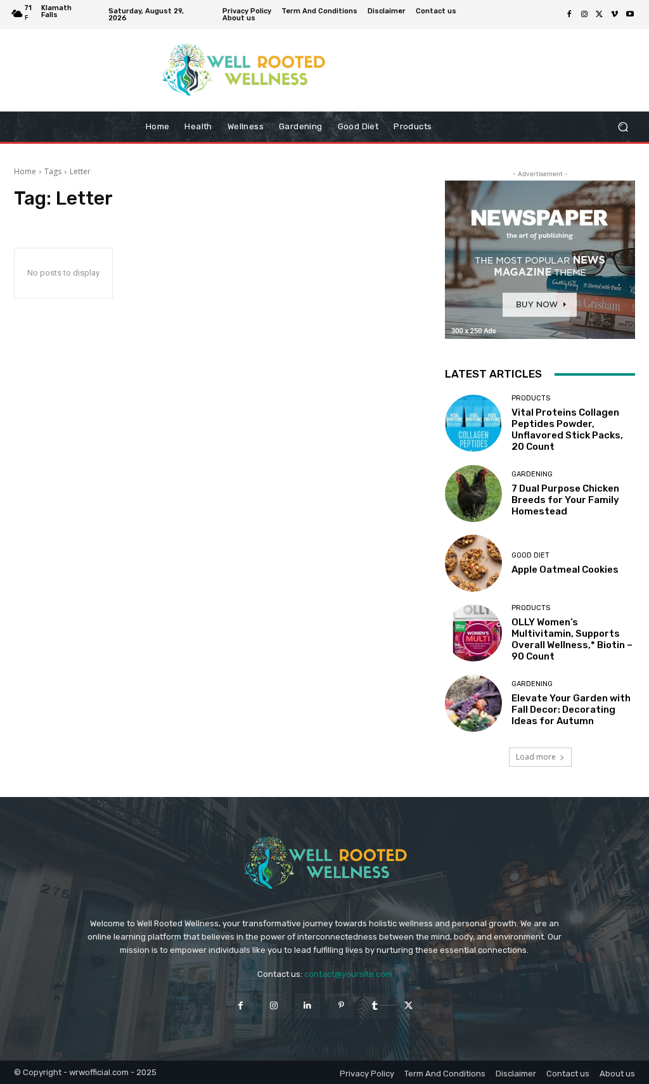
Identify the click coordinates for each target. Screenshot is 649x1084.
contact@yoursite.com (348, 974)
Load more (536, 756)
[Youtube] (630, 14)
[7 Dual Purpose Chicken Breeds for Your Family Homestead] (473, 493)
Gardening (532, 474)
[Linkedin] (307, 1005)
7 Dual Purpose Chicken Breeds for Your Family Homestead (565, 500)
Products (530, 398)
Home (25, 171)
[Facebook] (569, 14)
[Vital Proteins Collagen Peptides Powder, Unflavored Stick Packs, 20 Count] (473, 423)
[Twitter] (599, 14)
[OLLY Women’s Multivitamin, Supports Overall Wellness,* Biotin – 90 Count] (473, 632)
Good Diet (530, 555)
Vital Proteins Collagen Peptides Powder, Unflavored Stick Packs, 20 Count (567, 429)
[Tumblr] (375, 1005)
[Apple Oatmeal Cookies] (473, 563)
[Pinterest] (341, 1005)
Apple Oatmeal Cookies (565, 569)
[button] (623, 127)
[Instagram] (584, 14)
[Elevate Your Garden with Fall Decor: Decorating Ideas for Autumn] (473, 703)
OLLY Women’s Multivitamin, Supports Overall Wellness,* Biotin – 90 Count (572, 639)
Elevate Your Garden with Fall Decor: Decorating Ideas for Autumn (571, 709)
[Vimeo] (614, 14)
